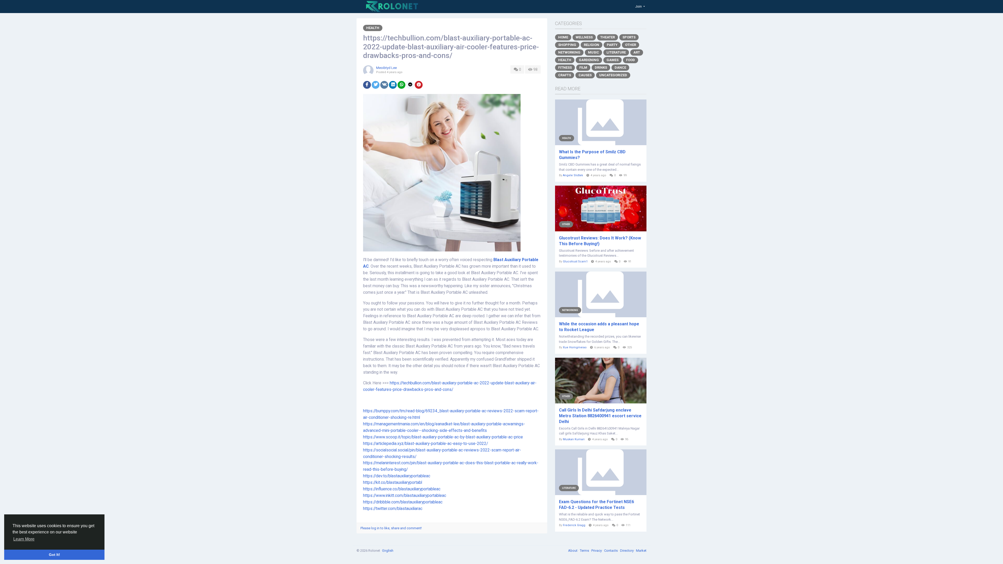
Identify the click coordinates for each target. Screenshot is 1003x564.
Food (630, 60)
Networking (569, 52)
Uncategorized (613, 75)
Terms (585, 551)
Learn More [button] (23, 539)
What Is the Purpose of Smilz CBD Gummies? (592, 154)
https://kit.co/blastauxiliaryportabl (392, 482)
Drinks (601, 67)
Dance (620, 67)
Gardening (589, 60)
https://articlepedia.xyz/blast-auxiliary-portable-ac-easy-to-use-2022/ (425, 443)
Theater (607, 37)
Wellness (584, 37)
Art (636, 52)
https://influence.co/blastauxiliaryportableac (401, 489)
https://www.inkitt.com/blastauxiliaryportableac (404, 495)
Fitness (565, 67)
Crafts (564, 75)
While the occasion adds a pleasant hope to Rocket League (599, 326)
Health (372, 28)
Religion (591, 45)
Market (641, 551)
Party (612, 45)
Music (593, 52)
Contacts (611, 551)
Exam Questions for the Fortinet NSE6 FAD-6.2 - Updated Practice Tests (596, 504)
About (573, 551)
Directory (627, 551)
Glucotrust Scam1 (575, 261)
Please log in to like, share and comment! (391, 528)
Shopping (567, 45)
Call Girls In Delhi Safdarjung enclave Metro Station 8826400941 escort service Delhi (600, 416)
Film (583, 67)
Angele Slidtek (573, 175)
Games (613, 60)
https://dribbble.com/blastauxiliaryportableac (402, 502)
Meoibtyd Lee (386, 68)
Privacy (597, 551)
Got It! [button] (54, 555)
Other (630, 45)
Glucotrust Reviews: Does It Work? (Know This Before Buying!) (600, 241)
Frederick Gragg (574, 525)
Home (563, 37)
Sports (628, 37)
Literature (616, 52)
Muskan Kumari (574, 439)
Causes (585, 75)
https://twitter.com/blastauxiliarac (392, 508)
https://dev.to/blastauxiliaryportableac (396, 476)
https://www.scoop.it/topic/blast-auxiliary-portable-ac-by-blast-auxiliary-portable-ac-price (443, 437)
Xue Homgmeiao (575, 347)
